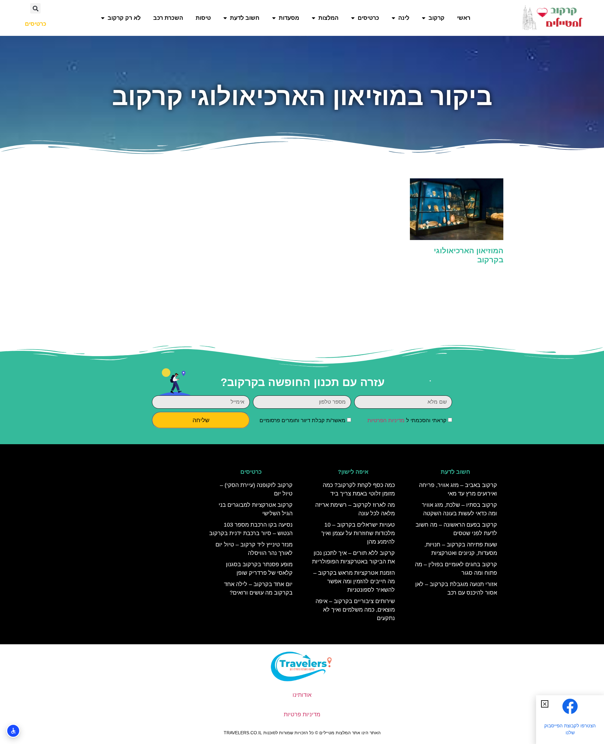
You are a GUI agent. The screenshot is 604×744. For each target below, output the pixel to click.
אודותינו (302, 695)
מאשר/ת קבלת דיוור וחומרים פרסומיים (302, 421)
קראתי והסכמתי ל (406, 421)
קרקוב (436, 18)
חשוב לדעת (245, 18)
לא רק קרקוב (124, 18)
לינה (403, 18)
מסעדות (289, 18)
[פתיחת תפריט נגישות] (13, 731)
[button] (35, 8)
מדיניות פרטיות (302, 714)
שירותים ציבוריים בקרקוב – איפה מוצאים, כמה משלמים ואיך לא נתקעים (355, 609)
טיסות (203, 18)
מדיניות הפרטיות (386, 421)
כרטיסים (368, 18)
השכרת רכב (168, 18)
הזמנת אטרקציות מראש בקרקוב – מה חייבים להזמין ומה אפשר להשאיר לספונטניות (354, 581)
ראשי (463, 18)
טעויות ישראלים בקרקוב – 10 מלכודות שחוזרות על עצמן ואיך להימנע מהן (358, 533)
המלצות (328, 18)
